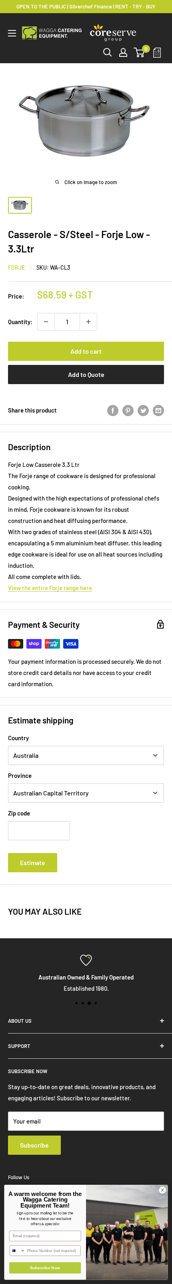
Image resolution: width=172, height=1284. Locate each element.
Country (18, 737)
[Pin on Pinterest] (128, 410)
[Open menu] (12, 33)
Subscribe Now (45, 1268)
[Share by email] (158, 410)
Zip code (19, 813)
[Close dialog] (162, 1190)
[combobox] (17, 1251)
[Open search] (107, 52)
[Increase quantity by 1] (88, 321)
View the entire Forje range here (50, 587)
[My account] (123, 52)
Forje (16, 267)
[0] (139, 52)
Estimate (32, 862)
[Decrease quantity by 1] (46, 321)
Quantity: (20, 321)
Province (20, 775)
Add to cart (86, 351)
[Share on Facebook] (112, 410)
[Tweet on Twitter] (143, 410)
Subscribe (34, 1145)
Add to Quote (86, 374)
